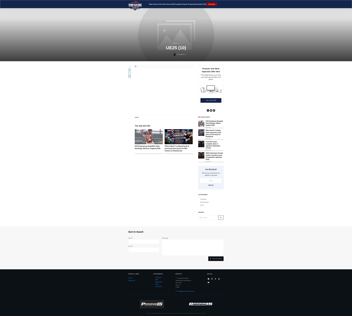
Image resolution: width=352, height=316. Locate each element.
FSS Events (158, 286)
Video (157, 284)
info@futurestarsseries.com (186, 291)
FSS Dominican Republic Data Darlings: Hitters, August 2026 (149, 141)
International (204, 202)
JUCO (202, 205)
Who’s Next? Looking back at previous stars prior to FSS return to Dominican (179, 141)
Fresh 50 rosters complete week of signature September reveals (213, 145)
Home (130, 278)
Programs (203, 199)
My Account (131, 280)
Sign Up (211, 185)
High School (158, 282)
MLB (156, 279)
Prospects (158, 277)
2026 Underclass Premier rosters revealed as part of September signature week (214, 156)
